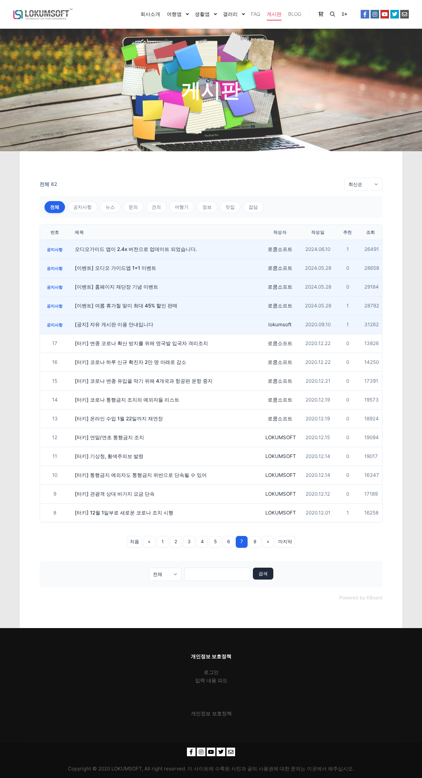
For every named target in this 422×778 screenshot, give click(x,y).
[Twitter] (394, 14)
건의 (156, 207)
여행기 (182, 207)
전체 (54, 207)
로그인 (211, 672)
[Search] (333, 14)
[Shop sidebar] (321, 14)
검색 (263, 573)
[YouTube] (384, 14)
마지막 (285, 541)
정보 (207, 207)
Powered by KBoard (360, 597)
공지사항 (82, 207)
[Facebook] (365, 14)
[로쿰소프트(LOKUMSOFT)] (43, 14)
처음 (134, 541)
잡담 (253, 207)
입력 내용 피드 (211, 680)
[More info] (344, 14)
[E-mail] (404, 14)
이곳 (312, 768)
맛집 (230, 207)
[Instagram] (375, 14)
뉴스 (110, 207)
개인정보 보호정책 (211, 713)
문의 (133, 207)
